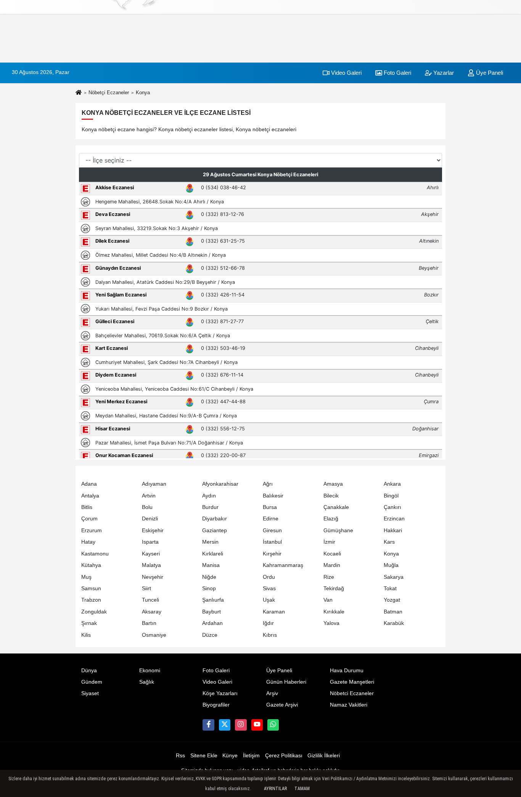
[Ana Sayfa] (79, 93)
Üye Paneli (488, 72)
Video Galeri (346, 72)
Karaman (274, 612)
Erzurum (91, 530)
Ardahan (212, 623)
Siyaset (90, 693)
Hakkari (393, 530)
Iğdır (268, 623)
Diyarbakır (214, 519)
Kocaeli (332, 554)
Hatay (88, 542)
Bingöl (391, 496)
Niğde (209, 577)
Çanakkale (336, 507)
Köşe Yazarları (220, 693)
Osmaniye (154, 635)
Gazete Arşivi (282, 705)
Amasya (333, 484)
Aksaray (151, 612)
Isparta (150, 542)
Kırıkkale (333, 612)
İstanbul (272, 542)
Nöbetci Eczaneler (352, 693)
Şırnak (89, 623)
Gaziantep (214, 530)
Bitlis (86, 507)
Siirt (146, 588)
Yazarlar (443, 72)
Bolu (147, 507)
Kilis (86, 635)
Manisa (211, 565)
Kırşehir (272, 554)
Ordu (269, 577)
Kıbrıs (270, 635)
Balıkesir (273, 496)
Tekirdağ (333, 588)
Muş (86, 577)
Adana (89, 484)
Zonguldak (94, 612)
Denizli (150, 519)
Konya (391, 554)
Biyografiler (216, 705)
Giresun (272, 530)
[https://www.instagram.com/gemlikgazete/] (240, 725)
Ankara (392, 484)
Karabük (394, 623)
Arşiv (272, 693)
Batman (393, 612)
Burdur (210, 507)
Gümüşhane (338, 530)
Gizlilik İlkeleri (323, 755)
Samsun (91, 588)
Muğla (391, 565)
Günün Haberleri (286, 682)
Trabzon (91, 600)
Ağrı (268, 484)
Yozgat (392, 600)
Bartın (149, 623)
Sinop (209, 588)
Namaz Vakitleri (348, 705)
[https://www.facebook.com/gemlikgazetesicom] (208, 725)
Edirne (270, 519)
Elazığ (330, 519)
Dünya (89, 670)
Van (328, 600)
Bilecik (331, 496)
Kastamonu (95, 554)
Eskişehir (153, 530)
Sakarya (394, 577)
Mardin (331, 565)
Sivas (269, 588)
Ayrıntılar (275, 788)
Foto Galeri (396, 72)
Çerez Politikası (283, 755)
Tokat (390, 588)
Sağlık (146, 682)
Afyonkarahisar (220, 484)
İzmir (329, 542)
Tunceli (150, 600)
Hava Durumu (346, 670)
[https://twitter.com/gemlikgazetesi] (224, 725)
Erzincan (394, 519)
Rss (180, 755)
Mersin (210, 542)
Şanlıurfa (213, 600)
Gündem (91, 682)
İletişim (251, 755)
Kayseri (151, 554)
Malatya (151, 565)
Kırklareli (212, 554)
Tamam (302, 788)
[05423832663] (273, 725)
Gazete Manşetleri (352, 682)
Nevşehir (152, 577)
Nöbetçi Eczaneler (108, 92)
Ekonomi (149, 670)
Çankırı (392, 507)
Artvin (149, 496)
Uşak (269, 600)
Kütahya (91, 565)
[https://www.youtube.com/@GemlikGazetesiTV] (257, 725)
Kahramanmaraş (283, 565)
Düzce (209, 635)
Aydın (209, 496)
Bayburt (211, 612)
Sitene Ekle (203, 755)
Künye (230, 755)
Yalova (331, 623)
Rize (328, 577)
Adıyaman (154, 484)
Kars (389, 542)
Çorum (89, 519)
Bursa (270, 507)
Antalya (90, 496)
